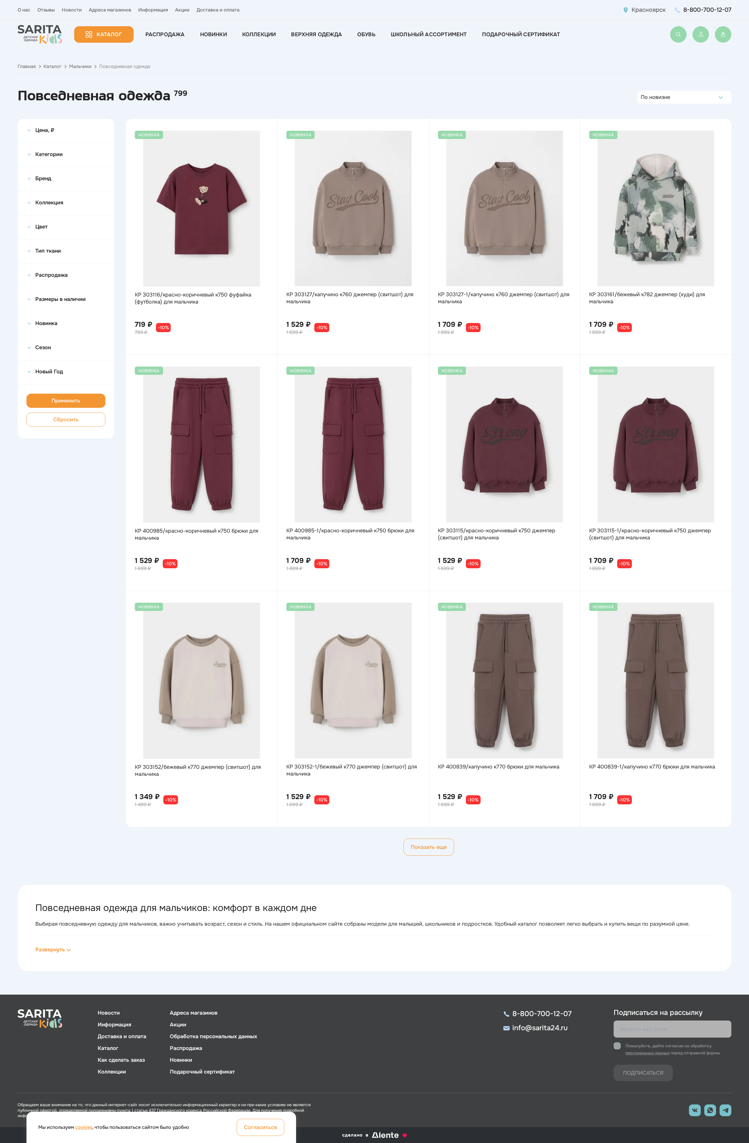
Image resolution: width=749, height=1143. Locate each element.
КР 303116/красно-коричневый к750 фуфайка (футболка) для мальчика (193, 298)
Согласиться (260, 1127)
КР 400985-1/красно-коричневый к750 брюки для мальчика (350, 534)
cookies (83, 1127)
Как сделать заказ (121, 1060)
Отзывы (46, 10)
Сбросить (66, 419)
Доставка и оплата (218, 10)
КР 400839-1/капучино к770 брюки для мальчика (652, 766)
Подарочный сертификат (521, 34)
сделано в (367, 1135)
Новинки (213, 34)
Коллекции (259, 34)
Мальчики (80, 66)
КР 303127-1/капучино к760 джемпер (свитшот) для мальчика (503, 298)
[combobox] (642, 97)
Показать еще (429, 847)
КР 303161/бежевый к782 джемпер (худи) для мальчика (647, 298)
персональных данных (647, 1053)
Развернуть (50, 949)
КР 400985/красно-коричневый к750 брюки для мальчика (196, 534)
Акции (182, 10)
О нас (24, 10)
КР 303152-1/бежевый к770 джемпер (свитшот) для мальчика (351, 770)
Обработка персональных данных (213, 1036)
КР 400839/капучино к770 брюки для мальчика (498, 766)
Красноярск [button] (649, 10)
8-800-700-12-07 (707, 10)
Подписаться (643, 1073)
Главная (27, 66)
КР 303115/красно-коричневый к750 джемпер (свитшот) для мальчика (496, 534)
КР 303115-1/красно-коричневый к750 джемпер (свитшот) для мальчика (650, 534)
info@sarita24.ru (540, 1027)
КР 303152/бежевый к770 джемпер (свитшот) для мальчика (198, 770)
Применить (66, 400)
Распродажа (165, 34)
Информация (153, 10)
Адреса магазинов (110, 10)
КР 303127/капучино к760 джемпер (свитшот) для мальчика (349, 298)
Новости (72, 10)
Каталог (109, 34)
